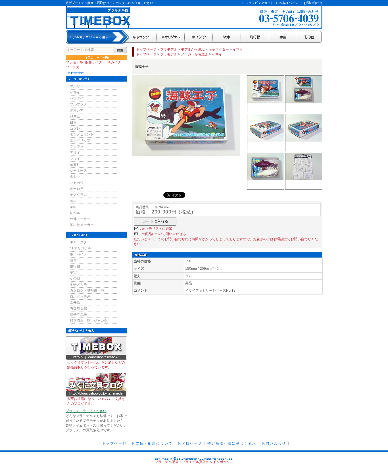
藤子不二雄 (78, 315)
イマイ (75, 92)
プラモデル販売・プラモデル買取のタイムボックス (194, 462)
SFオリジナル (171, 37)
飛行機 (255, 37)
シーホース (78, 171)
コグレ (75, 128)
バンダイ (77, 98)
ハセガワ (77, 183)
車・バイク (199, 37)
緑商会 (75, 116)
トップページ (146, 49)
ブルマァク (78, 104)
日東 (73, 123)
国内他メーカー (82, 225)
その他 (309, 37)
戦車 (227, 37)
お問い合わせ (313, 3)
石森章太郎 (78, 309)
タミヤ (75, 177)
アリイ (75, 153)
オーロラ (77, 189)
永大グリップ (80, 140)
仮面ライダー (95, 62)
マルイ (75, 159)
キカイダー (115, 62)
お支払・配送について (152, 443)
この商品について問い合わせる (162, 234)
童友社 (75, 165)
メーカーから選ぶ (194, 54)
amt (73, 207)
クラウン (77, 146)
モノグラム (78, 195)
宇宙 (283, 37)
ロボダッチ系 (80, 296)
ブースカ (73, 67)
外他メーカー (80, 219)
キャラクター (143, 37)
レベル (75, 213)
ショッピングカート (259, 3)
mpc (73, 201)
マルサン (77, 86)
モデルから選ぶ (193, 49)
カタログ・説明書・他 (87, 290)
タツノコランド (82, 134)
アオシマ (77, 110)
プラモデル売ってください (86, 411)
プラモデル (74, 62)
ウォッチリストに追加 (155, 229)
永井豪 (75, 302)
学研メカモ (78, 285)
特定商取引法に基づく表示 (231, 443)
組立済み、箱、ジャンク (88, 321)
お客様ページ (288, 3)
